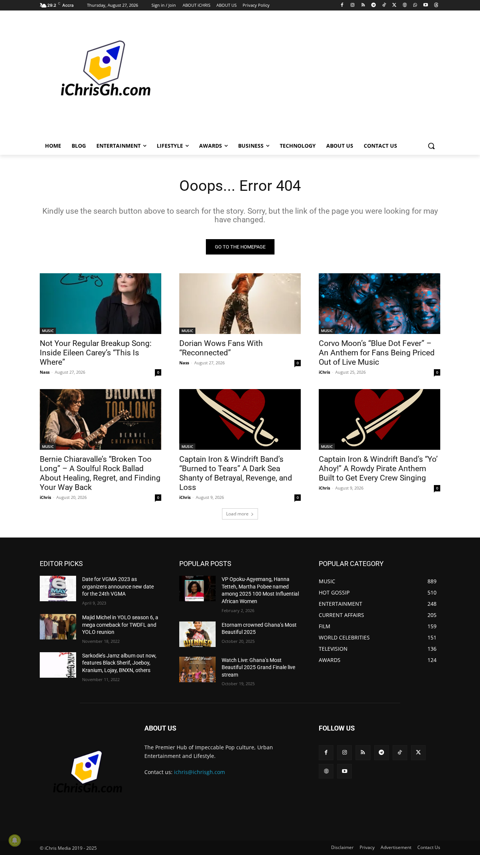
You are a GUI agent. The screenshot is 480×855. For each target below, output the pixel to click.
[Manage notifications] (15, 840)
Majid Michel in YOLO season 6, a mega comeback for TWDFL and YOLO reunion (120, 624)
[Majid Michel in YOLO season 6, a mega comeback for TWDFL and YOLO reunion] (58, 626)
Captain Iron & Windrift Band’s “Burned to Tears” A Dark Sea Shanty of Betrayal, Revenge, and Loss (235, 473)
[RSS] (363, 5)
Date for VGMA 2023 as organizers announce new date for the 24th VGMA (118, 586)
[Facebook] (342, 5)
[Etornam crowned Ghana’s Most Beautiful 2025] (197, 634)
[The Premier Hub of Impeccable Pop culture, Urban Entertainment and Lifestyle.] (100, 77)
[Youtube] (425, 5)
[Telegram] (373, 5)
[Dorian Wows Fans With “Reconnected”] (240, 303)
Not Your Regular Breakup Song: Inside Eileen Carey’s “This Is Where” (96, 353)
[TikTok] (384, 5)
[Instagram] (352, 5)
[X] (394, 5)
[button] (431, 146)
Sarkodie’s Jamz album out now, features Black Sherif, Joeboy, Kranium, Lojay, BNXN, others (119, 663)
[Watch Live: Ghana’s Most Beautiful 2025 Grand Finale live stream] (197, 669)
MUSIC (48, 330)
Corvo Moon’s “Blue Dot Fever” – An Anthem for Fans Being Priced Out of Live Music (377, 353)
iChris (324, 372)
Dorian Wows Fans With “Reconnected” (221, 348)
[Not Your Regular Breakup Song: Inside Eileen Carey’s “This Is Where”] (100, 303)
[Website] (404, 5)
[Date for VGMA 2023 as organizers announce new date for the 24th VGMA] (58, 588)
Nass (45, 372)
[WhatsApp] (415, 5)
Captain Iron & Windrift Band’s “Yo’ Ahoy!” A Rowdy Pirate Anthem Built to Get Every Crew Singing (378, 468)
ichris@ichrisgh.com (199, 772)
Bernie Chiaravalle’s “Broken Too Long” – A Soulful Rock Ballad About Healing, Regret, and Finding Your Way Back (100, 473)
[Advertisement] (296, 76)
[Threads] (436, 5)
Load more (237, 514)
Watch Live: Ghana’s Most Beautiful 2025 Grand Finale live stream (258, 667)
